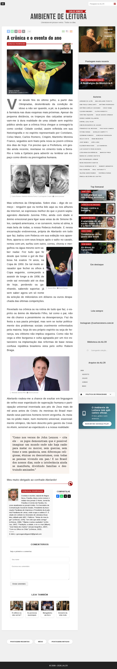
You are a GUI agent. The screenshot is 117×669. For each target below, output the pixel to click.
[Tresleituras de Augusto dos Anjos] (97, 240)
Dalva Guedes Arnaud (104, 115)
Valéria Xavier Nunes (88, 173)
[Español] (71, 31)
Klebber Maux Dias (87, 145)
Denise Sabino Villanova (89, 118)
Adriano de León (86, 101)
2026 (82, 370)
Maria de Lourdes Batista (90, 156)
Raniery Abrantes (106, 166)
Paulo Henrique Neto (88, 166)
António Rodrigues (106, 104)
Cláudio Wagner (86, 111)
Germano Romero (86, 135)
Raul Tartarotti (99, 169)
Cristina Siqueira (86, 115)
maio (84, 386)
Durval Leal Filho (87, 121)
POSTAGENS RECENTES (19, 642)
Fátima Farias (85, 132)
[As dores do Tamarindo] (97, 253)
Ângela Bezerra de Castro (90, 176)
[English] (67, 31)
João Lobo (95, 142)
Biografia (108, 36)
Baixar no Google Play (97, 424)
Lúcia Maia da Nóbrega (88, 152)
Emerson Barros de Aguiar (90, 125)
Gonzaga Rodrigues (16, 44)
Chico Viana (107, 108)
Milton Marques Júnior (89, 159)
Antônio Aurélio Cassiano (90, 108)
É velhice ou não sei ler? (16, 614)
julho (84, 378)
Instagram (108, 29)
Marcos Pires (105, 152)
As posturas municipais (32, 614)
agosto (85, 374)
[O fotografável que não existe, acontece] (97, 201)
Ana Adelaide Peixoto (103, 101)
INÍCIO (40, 642)
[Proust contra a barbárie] (97, 214)
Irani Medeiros (97, 138)
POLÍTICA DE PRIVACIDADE (96, 394)
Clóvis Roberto (101, 111)
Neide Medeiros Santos (89, 162)
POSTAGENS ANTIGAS (60, 642)
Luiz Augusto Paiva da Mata (90, 149)
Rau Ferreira (85, 169)
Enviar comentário (19, 584)
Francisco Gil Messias (88, 128)
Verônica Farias (104, 173)
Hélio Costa (84, 138)
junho (85, 382)
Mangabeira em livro (47, 614)
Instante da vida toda (62, 614)
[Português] (63, 31)
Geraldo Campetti (100, 132)
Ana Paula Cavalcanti (88, 104)
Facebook (108, 33)
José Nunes (84, 142)
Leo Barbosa (102, 145)
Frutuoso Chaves (107, 128)
